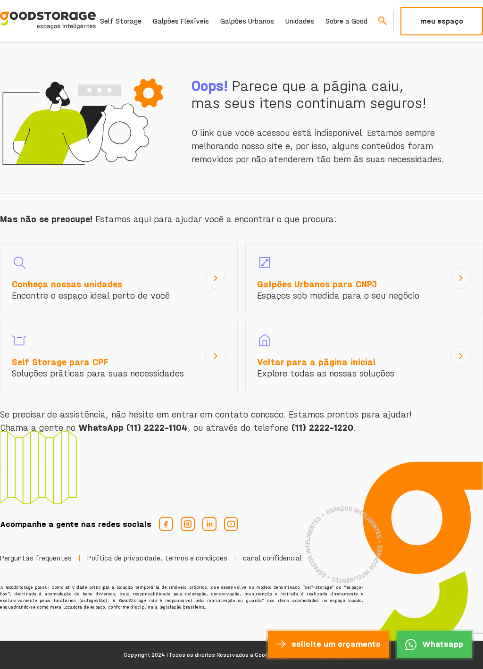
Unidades (299, 21)
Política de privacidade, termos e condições (157, 557)
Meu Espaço (441, 21)
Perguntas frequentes (36, 557)
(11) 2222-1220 (322, 427)
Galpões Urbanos (247, 21)
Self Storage (121, 21)
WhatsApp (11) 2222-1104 (133, 427)
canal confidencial (272, 557)
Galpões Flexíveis (181, 21)
